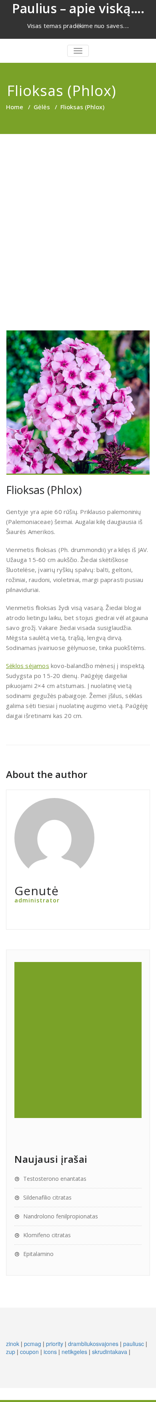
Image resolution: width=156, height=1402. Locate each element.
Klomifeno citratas (47, 1235)
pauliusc (133, 1344)
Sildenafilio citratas (47, 1197)
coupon (29, 1352)
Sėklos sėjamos (27, 666)
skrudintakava (109, 1352)
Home (14, 107)
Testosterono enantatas (54, 1178)
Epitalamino (38, 1254)
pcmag (32, 1344)
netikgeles (74, 1352)
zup (10, 1352)
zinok (12, 1344)
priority (54, 1344)
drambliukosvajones (93, 1344)
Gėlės (42, 107)
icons (50, 1352)
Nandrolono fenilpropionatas (60, 1216)
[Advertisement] (78, 216)
